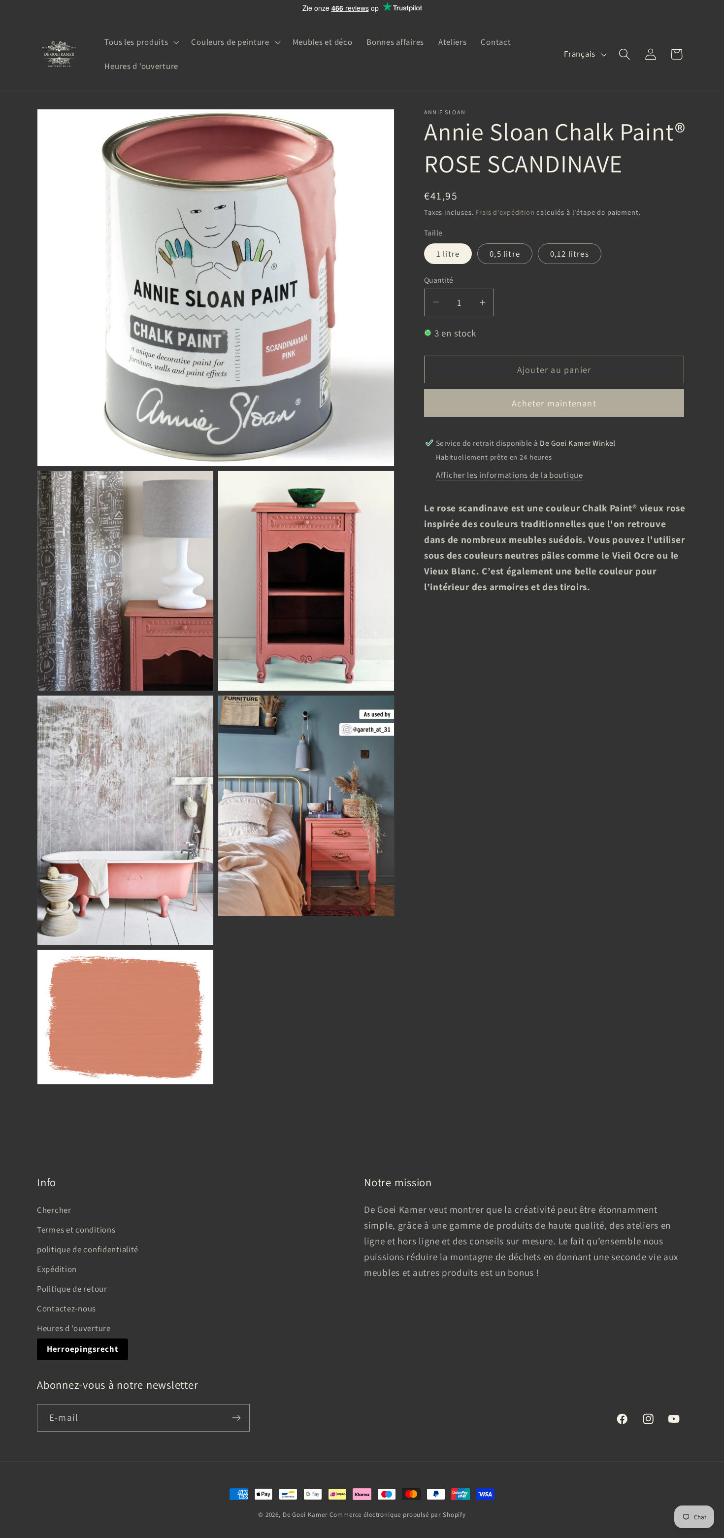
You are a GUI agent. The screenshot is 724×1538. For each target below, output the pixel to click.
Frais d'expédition (504, 212)
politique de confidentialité (87, 1249)
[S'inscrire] (236, 1418)
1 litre (448, 253)
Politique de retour (72, 1288)
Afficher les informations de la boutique (509, 474)
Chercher (54, 1209)
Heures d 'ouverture (74, 1328)
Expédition (57, 1269)
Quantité (439, 279)
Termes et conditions (76, 1229)
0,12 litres (569, 253)
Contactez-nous (66, 1308)
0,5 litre (505, 253)
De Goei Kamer (305, 1514)
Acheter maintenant (554, 403)
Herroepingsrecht (82, 1348)
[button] (141, 42)
